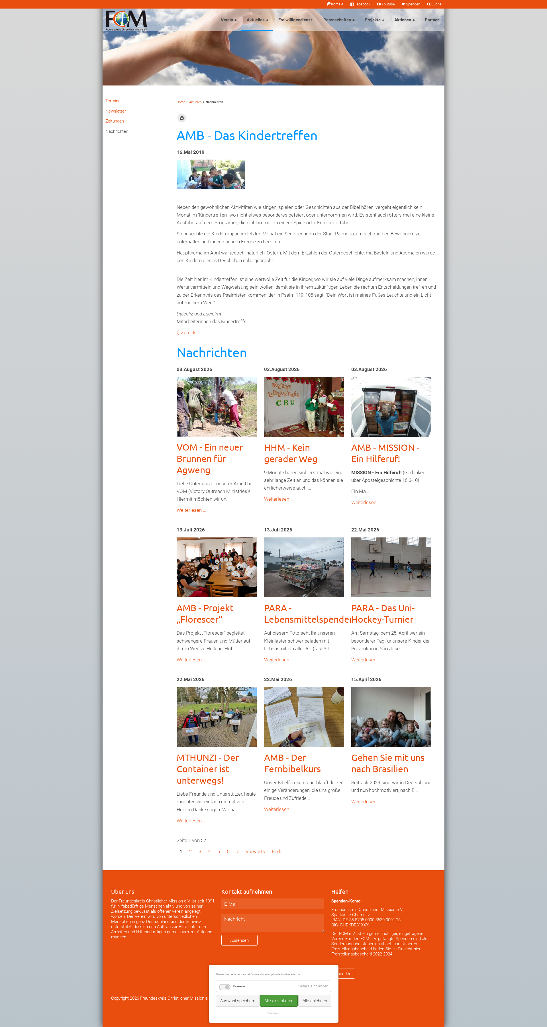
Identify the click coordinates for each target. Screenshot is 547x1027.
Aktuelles (256, 20)
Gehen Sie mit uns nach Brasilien (387, 763)
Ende (277, 851)
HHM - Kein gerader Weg (291, 453)
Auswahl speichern (237, 1000)
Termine (113, 100)
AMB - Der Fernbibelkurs (292, 763)
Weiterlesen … (191, 510)
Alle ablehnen (315, 1000)
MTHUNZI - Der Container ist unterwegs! (208, 769)
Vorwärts (255, 851)
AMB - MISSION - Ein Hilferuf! (385, 453)
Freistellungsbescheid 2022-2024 (361, 954)
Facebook (362, 4)
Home (181, 102)
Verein (227, 20)
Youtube (388, 4)
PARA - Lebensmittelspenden (309, 613)
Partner (432, 20)
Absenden (239, 940)
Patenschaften (337, 20)
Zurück (188, 332)
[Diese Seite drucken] (182, 118)
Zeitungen (114, 121)
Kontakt (337, 4)
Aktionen (402, 20)
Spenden (413, 4)
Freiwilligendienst (295, 20)
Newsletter (115, 111)
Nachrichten (116, 131)
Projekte (373, 20)
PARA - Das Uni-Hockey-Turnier (383, 613)
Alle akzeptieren (278, 1000)
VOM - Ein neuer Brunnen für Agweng (210, 458)
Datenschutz (274, 1013)
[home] (126, 20)
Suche (436, 4)
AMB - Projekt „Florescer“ (205, 613)
